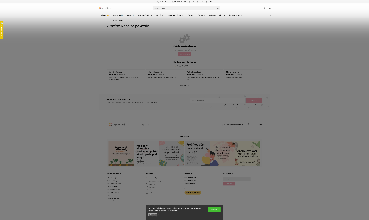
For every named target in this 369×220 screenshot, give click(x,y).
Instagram (142, 124)
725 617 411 (162, 2)
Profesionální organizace (114, 181)
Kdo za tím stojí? (112, 178)
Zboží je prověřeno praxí (114, 184)
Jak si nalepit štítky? (113, 192)
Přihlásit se (254, 100)
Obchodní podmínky (190, 183)
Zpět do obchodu (185, 54)
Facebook (137, 124)
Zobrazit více (184, 86)
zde (177, 211)
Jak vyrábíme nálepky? (113, 189)
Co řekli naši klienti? (112, 187)
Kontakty (187, 189)
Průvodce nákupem (190, 177)
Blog (211, 2)
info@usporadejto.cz (180, 2)
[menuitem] (104, 15)
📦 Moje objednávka (193, 193)
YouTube (147, 124)
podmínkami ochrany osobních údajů (251, 105)
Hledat (229, 183)
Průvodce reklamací (190, 180)
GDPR (186, 186)
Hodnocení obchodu (184, 62)
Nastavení (152, 214)
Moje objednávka (112, 201)
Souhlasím (214, 210)
